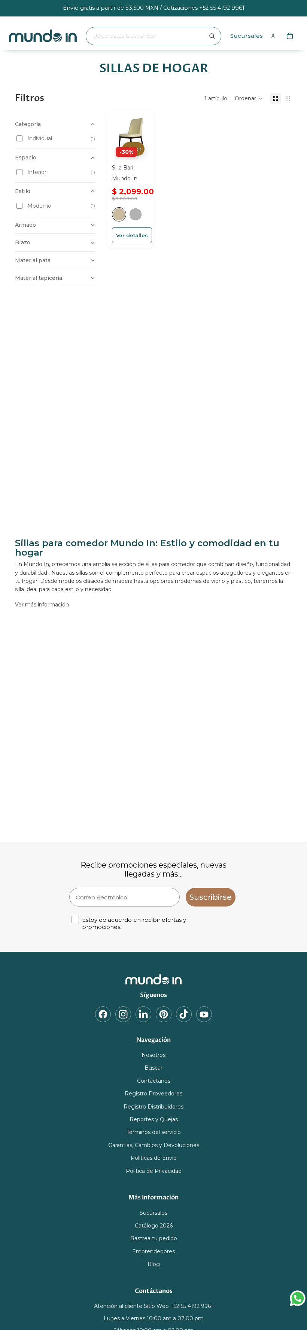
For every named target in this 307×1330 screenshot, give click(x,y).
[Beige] (119, 214)
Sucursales (246, 35)
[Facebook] (103, 1014)
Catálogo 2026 (154, 1225)
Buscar (153, 1068)
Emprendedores (153, 1251)
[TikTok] (184, 1014)
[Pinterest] (163, 1014)
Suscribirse (210, 897)
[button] (249, 98)
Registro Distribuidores (153, 1106)
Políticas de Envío (154, 1158)
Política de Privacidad (154, 1171)
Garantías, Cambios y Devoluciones (153, 1145)
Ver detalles (132, 235)
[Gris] (135, 214)
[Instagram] (123, 1014)
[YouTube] (204, 1014)
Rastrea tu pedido (153, 1238)
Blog (154, 1264)
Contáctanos (153, 1080)
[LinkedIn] (143, 1014)
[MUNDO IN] (153, 979)
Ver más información (42, 604)
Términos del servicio (154, 1132)
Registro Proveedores (153, 1094)
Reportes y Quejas (154, 1119)
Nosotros (153, 1055)
